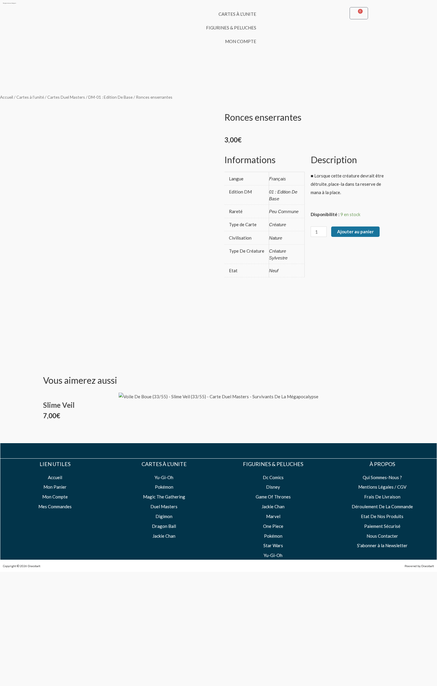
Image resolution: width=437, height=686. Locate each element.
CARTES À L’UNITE (237, 14)
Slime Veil (59, 405)
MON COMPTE (240, 41)
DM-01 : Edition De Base (110, 97)
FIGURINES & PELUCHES (231, 27)
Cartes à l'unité (30, 97)
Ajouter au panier (355, 231)
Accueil (6, 97)
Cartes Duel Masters (66, 97)
